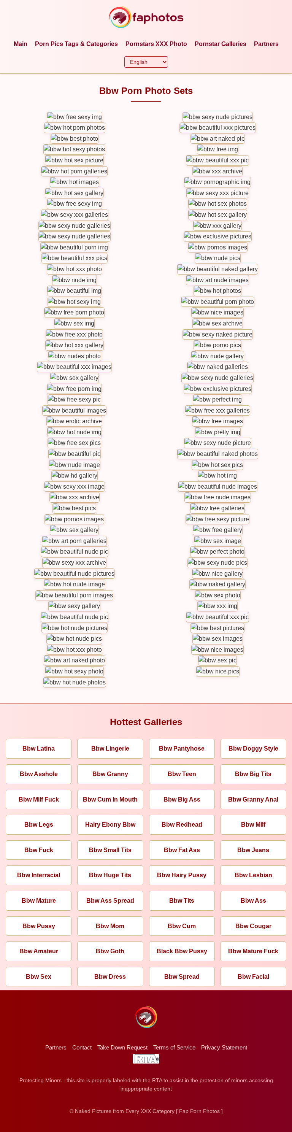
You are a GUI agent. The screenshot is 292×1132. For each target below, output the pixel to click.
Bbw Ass (253, 900)
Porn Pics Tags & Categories (76, 44)
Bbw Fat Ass (182, 850)
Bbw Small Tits (110, 850)
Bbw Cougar (253, 926)
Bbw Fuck (38, 850)
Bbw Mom (110, 926)
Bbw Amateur (38, 951)
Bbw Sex (38, 976)
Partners (266, 44)
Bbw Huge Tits (110, 875)
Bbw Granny (110, 774)
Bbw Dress (110, 976)
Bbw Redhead (182, 824)
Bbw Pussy (38, 926)
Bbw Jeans (253, 850)
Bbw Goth (110, 951)
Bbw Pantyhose (182, 748)
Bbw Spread (182, 976)
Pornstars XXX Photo (156, 44)
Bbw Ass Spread (110, 900)
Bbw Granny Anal (253, 799)
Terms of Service (174, 1047)
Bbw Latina (38, 748)
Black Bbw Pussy (182, 951)
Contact (82, 1047)
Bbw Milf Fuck (39, 799)
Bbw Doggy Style (253, 748)
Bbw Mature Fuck (253, 951)
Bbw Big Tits (253, 774)
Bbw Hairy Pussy (181, 875)
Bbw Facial (253, 976)
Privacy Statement (224, 1047)
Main (20, 44)
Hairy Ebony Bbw (110, 824)
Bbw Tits (181, 900)
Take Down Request (122, 1047)
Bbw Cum (182, 926)
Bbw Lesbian (253, 875)
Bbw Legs (38, 824)
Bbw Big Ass (181, 799)
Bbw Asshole (39, 774)
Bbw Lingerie (110, 748)
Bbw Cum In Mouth (110, 799)
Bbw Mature (39, 900)
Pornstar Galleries (220, 44)
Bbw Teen (182, 774)
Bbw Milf (253, 824)
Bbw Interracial (38, 875)
